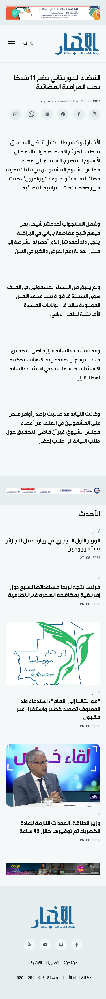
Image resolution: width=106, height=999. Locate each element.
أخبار (96, 531)
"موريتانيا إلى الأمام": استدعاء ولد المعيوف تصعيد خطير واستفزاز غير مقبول (58, 709)
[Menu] (12, 43)
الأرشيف (35, 963)
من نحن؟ (70, 963)
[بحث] (25, 43)
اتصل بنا (52, 963)
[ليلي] (32, 43)
